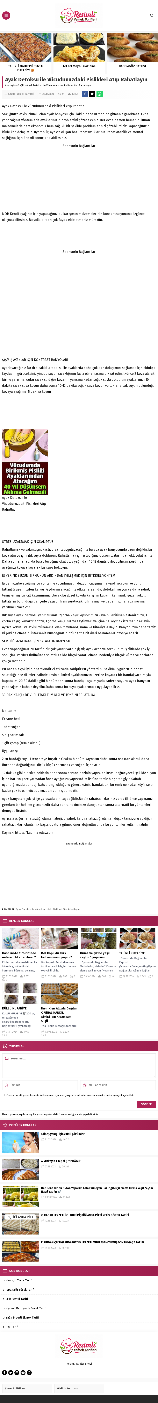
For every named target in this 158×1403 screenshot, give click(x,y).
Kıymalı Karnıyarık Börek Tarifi (26, 1308)
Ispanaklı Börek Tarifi (20, 1290)
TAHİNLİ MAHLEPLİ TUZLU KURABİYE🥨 (25, 68)
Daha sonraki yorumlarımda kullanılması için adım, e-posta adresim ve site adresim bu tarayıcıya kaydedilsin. (70, 1095)
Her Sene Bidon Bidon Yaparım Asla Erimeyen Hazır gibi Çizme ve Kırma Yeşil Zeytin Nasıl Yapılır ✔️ (97, 1189)
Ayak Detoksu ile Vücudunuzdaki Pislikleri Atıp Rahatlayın (48, 909)
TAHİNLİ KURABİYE (132, 953)
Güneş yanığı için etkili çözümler (63, 1134)
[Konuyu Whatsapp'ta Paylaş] (99, 94)
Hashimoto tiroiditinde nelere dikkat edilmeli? (19, 955)
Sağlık (21, 85)
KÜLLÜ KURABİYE (14, 1008)
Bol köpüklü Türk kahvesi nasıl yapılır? (56, 955)
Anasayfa (10, 85)
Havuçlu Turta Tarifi (19, 1280)
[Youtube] (23, 1372)
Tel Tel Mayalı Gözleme (79, 66)
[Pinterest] (29, 1372)
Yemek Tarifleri (25, 94)
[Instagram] (16, 1372)
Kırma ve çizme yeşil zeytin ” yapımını (95, 955)
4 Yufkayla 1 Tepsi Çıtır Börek (61, 1161)
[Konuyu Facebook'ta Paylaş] (85, 94)
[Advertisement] (79, 178)
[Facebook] (4, 1372)
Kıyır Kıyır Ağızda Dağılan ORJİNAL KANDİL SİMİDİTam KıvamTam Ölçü (59, 1015)
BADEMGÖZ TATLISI (132, 66)
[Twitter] (10, 1372)
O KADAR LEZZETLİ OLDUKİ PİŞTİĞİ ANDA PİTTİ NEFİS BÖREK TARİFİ (85, 1215)
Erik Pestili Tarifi (17, 1299)
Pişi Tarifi (12, 1327)
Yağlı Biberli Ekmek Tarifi (22, 1317)
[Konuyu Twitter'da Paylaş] (92, 94)
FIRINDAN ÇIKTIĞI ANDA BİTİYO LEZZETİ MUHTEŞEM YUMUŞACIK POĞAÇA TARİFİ (92, 1242)
